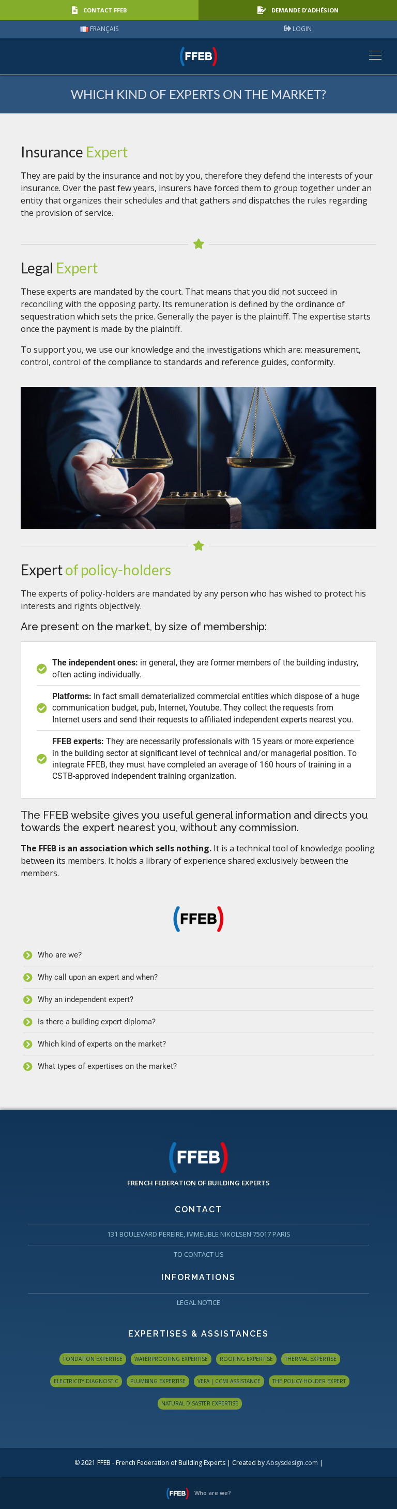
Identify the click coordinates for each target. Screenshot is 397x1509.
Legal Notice (198, 1302)
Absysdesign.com (292, 1462)
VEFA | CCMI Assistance (229, 1381)
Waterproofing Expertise (171, 1358)
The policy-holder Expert (309, 1381)
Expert (96, 569)
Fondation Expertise (93, 1358)
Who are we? (212, 1493)
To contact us (199, 1254)
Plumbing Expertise (158, 1381)
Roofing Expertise (246, 1358)
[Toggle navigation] (372, 54)
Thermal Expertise (311, 1358)
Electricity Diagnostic (86, 1381)
